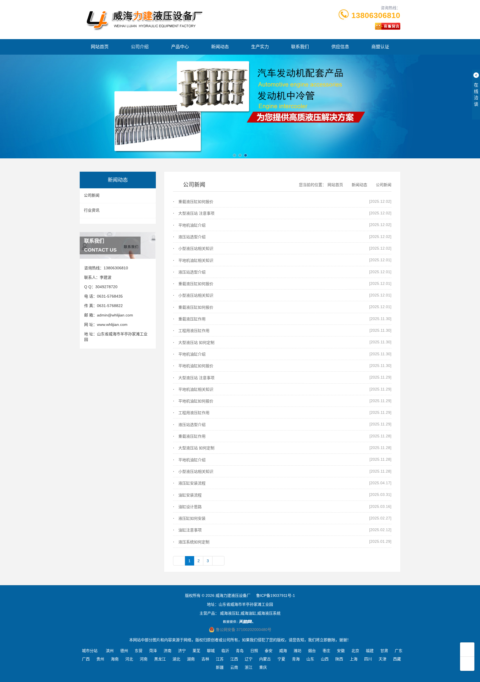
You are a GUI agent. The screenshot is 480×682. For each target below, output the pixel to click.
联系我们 (300, 46)
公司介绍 (140, 46)
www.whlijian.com (112, 324)
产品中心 (180, 46)
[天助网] (240, 621)
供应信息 (340, 46)
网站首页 (100, 46)
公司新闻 (91, 195)
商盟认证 (380, 46)
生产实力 (260, 46)
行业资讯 (91, 210)
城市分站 (90, 650)
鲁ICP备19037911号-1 (275, 595)
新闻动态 (220, 46)
